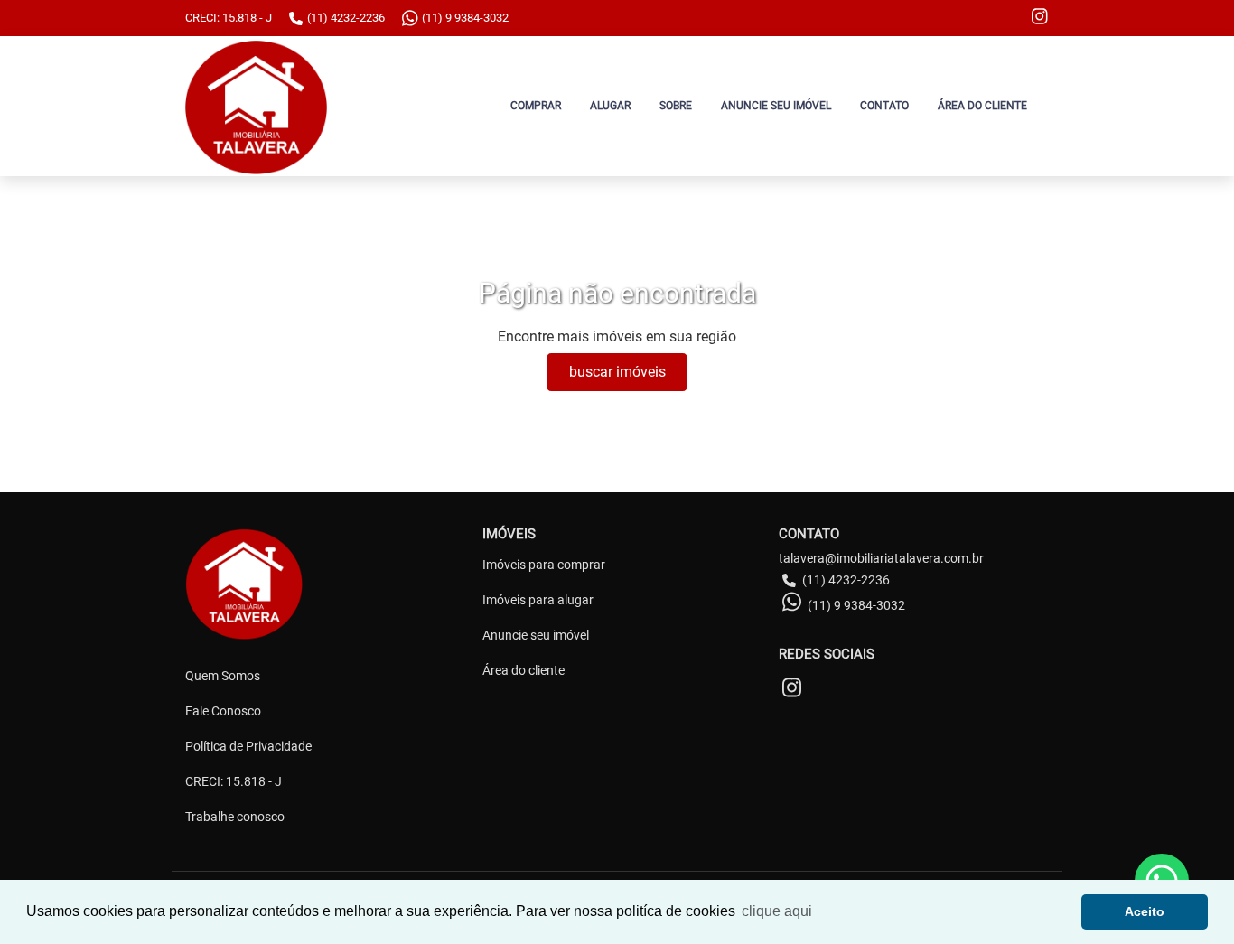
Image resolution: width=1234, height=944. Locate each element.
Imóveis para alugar (538, 600)
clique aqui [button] (777, 911)
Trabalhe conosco (235, 816)
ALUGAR (610, 105)
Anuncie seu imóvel (535, 635)
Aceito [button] (1144, 911)
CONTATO (884, 105)
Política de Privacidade (248, 746)
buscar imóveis (617, 371)
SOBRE (675, 105)
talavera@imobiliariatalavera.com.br (881, 558)
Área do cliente (523, 670)
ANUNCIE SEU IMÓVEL (776, 105)
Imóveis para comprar (543, 564)
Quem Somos (222, 675)
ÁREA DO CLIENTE (982, 105)
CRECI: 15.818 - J (233, 781)
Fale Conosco (223, 711)
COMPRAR (535, 105)
